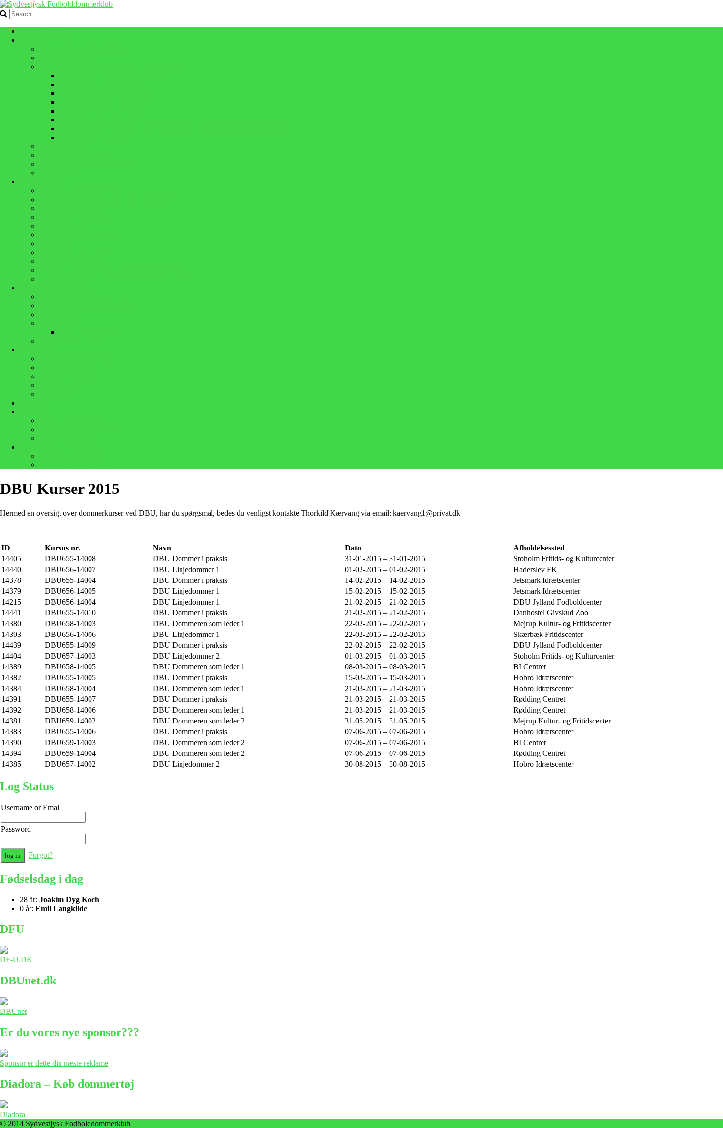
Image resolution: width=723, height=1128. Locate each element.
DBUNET (55, 243)
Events (30, 411)
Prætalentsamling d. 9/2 (95, 137)
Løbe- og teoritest (66, 296)
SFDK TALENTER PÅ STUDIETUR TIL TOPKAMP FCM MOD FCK (176, 128)
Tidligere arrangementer (76, 429)
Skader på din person (72, 261)
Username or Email (31, 807)
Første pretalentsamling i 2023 (105, 93)
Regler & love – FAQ (53, 288)
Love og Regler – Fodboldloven (89, 305)
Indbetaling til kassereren (78, 190)
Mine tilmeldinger (66, 438)
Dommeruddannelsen (72, 217)
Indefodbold (58, 314)
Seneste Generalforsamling (80, 49)
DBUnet (13, 1011)
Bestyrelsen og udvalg (73, 358)
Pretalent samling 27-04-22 (101, 111)
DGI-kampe (58, 323)
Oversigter (36, 40)
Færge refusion (62, 226)
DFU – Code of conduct (77, 235)
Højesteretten (59, 173)
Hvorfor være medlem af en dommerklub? (104, 199)
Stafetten (33, 403)
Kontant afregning (87, 332)
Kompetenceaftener (69, 58)
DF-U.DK (16, 959)
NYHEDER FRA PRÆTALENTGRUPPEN (110, 66)
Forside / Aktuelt (45, 31)
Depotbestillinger (65, 376)
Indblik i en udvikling (72, 155)
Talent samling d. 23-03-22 (101, 120)
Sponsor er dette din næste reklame (54, 1063)
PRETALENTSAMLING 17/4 (108, 84)
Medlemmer (58, 385)
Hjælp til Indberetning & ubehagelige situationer (114, 270)
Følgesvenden (61, 146)
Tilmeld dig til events (71, 420)
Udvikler (53, 394)
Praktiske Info (41, 181)
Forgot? (41, 855)
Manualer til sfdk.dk (70, 456)
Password (16, 829)
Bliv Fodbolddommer (72, 208)
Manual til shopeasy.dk (75, 465)
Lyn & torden (60, 279)
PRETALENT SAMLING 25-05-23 (116, 75)
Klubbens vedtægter (70, 341)
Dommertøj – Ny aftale (75, 252)
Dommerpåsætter (65, 367)
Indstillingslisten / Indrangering (87, 164)
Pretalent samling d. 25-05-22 (105, 102)
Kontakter (35, 350)
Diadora (12, 1114)
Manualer (34, 447)
